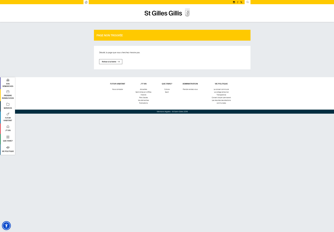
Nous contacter (117, 89)
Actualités (143, 89)
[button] (7, 83)
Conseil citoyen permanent (221, 97)
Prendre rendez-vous (190, 89)
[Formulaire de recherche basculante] (247, 2)
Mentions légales (164, 112)
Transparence (221, 95)
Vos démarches (143, 100)
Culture (167, 89)
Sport (167, 92)
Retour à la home (109, 62)
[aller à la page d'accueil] (167, 18)
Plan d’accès (143, 97)
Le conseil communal (221, 89)
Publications (143, 103)
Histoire (143, 95)
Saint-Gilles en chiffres (143, 92)
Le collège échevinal (221, 92)
